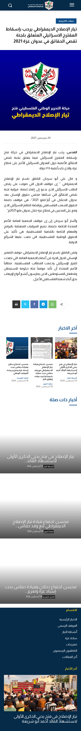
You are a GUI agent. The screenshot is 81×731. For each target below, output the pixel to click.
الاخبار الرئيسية (22, 378)
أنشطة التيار (72, 378)
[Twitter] (25, 304)
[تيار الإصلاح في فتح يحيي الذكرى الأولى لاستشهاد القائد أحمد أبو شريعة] (66, 348)
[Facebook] (34, 304)
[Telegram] (43, 304)
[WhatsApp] (52, 304)
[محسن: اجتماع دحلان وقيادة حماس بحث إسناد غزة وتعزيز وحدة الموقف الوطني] (17, 348)
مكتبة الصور (48, 384)
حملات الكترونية (66, 21)
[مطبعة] (16, 304)
